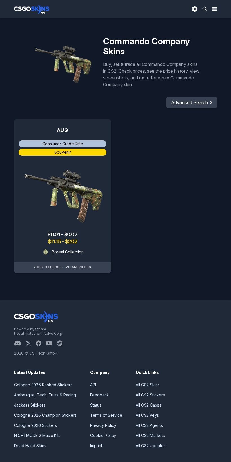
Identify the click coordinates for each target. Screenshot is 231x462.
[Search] (205, 9)
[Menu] (214, 9)
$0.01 (54, 234)
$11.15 (55, 241)
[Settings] (195, 9)
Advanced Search (189, 102)
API (93, 384)
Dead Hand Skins (30, 445)
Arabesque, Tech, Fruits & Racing (45, 394)
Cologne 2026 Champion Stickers (45, 415)
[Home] (31, 9)
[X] (31, 343)
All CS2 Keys (147, 415)
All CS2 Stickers (150, 394)
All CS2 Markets (150, 435)
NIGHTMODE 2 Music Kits (37, 435)
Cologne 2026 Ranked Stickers (43, 384)
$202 (71, 241)
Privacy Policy (103, 425)
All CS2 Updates (151, 445)
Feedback (99, 394)
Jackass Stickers (29, 405)
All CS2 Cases (148, 405)
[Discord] (20, 343)
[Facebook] (41, 343)
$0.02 (70, 234)
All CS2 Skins (148, 384)
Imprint (96, 445)
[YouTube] (51, 343)
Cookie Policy (103, 435)
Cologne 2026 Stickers (35, 425)
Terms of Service (106, 415)
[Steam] (62, 343)
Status (95, 405)
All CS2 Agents (149, 425)
